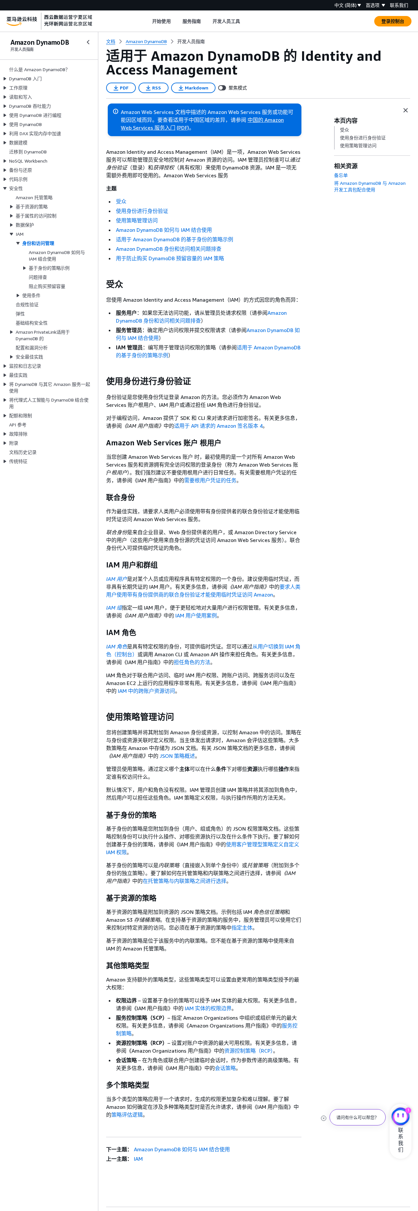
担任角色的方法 (192, 662)
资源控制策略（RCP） (248, 1050)
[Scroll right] (245, 21)
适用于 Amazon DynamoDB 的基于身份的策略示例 (174, 239)
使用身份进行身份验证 (142, 211)
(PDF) (183, 127)
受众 (121, 201)
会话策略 (225, 1068)
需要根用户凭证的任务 (210, 480)
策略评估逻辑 (127, 1114)
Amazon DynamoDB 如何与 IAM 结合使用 (164, 230)
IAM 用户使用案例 (196, 615)
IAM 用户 (116, 579)
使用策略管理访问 (137, 220)
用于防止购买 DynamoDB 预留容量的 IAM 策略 (170, 258)
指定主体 (242, 927)
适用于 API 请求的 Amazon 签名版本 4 (218, 425)
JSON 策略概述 (177, 756)
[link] (191, 41)
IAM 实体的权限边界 (208, 1008)
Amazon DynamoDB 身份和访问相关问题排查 (168, 249)
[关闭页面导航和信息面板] (405, 110)
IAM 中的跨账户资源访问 (146, 691)
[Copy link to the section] (101, 284)
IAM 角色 (116, 646)
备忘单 (341, 175)
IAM (138, 1158)
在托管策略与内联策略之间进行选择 (184, 881)
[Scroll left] (147, 21)
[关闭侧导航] (88, 42)
